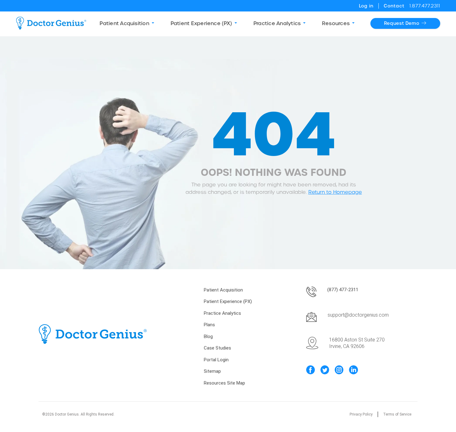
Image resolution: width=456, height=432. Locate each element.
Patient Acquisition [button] (124, 23)
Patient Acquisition (223, 290)
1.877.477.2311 (424, 6)
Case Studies (217, 348)
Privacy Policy (361, 414)
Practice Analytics (222, 313)
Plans (209, 324)
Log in (366, 6)
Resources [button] (336, 23)
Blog (208, 336)
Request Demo (401, 23)
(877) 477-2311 (342, 289)
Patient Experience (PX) (228, 301)
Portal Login (216, 360)
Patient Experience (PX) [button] (201, 23)
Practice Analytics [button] (277, 23)
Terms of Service (397, 414)
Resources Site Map (224, 383)
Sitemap (212, 371)
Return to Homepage (335, 192)
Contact (394, 6)
